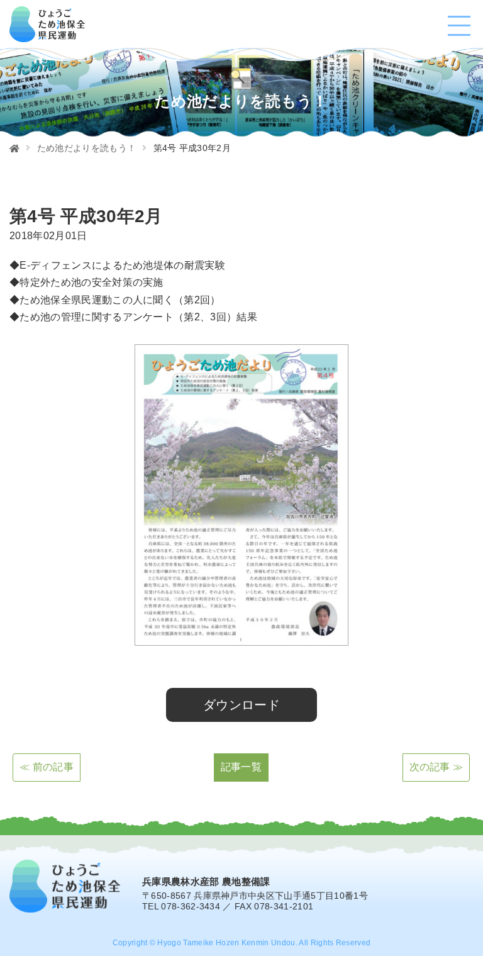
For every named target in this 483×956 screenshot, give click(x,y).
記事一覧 (241, 767)
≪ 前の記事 (46, 767)
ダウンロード (241, 705)
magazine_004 (37, 671)
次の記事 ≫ (436, 767)
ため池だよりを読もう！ (86, 148)
